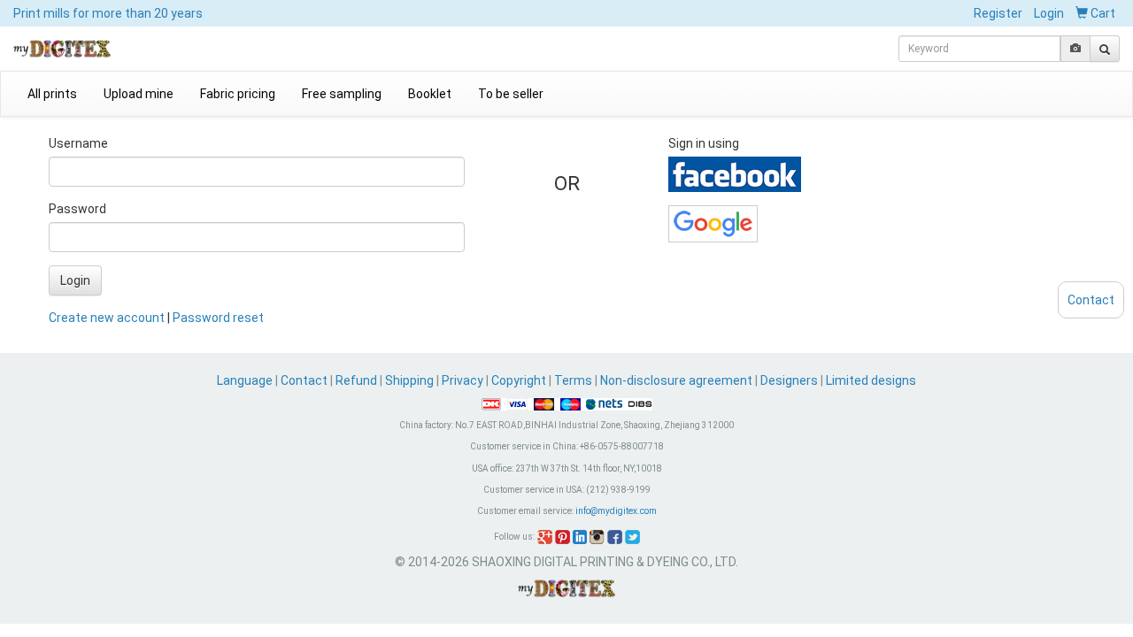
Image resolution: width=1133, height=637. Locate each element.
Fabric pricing (237, 94)
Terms (573, 380)
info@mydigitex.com (616, 511)
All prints (52, 94)
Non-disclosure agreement (676, 380)
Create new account (107, 318)
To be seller (510, 94)
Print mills (108, 13)
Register (998, 13)
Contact (304, 380)
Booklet (429, 94)
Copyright (518, 380)
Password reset (218, 318)
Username (78, 143)
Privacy (462, 380)
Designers (789, 380)
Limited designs (871, 380)
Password (77, 209)
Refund (356, 380)
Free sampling (342, 94)
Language (246, 380)
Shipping (409, 380)
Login (1049, 13)
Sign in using (703, 143)
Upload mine (138, 94)
